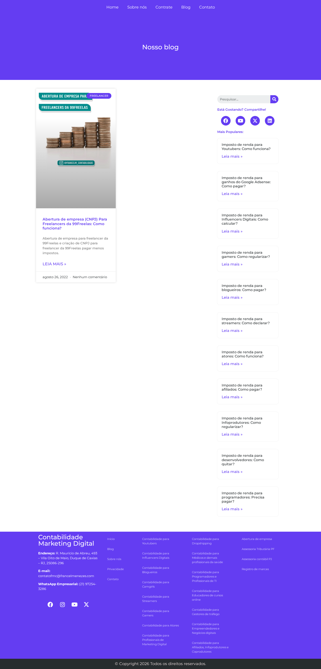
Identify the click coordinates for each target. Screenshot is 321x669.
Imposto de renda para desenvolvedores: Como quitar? (243, 459)
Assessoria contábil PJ (257, 559)
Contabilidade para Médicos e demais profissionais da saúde (207, 558)
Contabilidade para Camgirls (155, 584)
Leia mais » (54, 264)
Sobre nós (137, 7)
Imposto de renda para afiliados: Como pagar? (242, 387)
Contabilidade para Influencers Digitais (155, 555)
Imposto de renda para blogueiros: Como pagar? (244, 288)
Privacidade (115, 569)
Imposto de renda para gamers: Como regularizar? (246, 254)
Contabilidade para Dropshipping (205, 541)
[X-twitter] (255, 121)
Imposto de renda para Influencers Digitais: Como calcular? (245, 219)
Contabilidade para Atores (160, 625)
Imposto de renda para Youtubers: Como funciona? (246, 147)
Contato (207, 7)
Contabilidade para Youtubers (155, 541)
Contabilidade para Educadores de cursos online (207, 595)
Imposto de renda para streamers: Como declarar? (246, 321)
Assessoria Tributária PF (258, 549)
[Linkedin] (269, 121)
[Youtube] (240, 121)
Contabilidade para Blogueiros (155, 570)
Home (112, 7)
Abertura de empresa (257, 539)
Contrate (164, 7)
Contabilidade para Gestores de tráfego (205, 612)
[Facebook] (226, 121)
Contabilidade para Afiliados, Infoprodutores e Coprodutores (210, 647)
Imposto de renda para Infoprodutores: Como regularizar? (242, 422)
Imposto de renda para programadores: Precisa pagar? (243, 497)
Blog (185, 7)
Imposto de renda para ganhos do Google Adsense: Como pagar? (246, 182)
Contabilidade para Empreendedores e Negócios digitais (205, 628)
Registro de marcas (255, 569)
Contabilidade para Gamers (155, 613)
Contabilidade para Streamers (155, 599)
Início (111, 539)
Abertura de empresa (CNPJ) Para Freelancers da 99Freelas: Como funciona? (75, 223)
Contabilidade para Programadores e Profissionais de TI (205, 576)
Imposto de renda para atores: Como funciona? (243, 354)
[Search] (274, 99)
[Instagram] (62, 604)
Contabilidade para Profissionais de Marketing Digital (155, 640)
